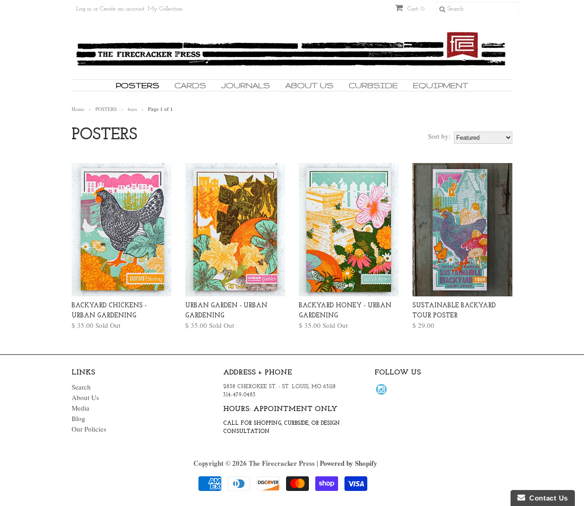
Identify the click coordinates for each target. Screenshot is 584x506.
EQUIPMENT (440, 85)
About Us (309, 85)
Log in (84, 8)
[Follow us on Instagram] (383, 392)
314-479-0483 (239, 395)
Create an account (122, 8)
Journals (245, 85)
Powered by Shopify (348, 463)
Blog (78, 418)
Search (81, 386)
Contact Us (546, 498)
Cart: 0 (415, 8)
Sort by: (439, 136)
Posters (137, 85)
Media (80, 407)
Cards (190, 85)
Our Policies (89, 428)
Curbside (373, 85)
